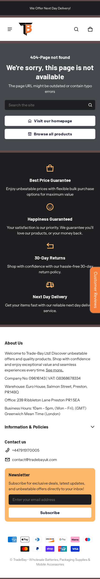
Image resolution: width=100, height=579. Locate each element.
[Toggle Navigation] (10, 29)
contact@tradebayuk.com (34, 459)
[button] (76, 29)
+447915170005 (25, 450)
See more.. (54, 370)
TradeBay (20, 559)
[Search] (90, 105)
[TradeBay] (26, 29)
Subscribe (50, 512)
